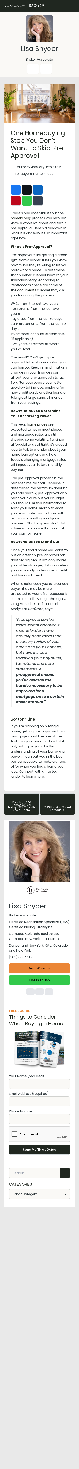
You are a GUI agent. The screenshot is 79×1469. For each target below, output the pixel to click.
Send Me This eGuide (39, 1149)
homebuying (21, 218)
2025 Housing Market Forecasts (57, 809)
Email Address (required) (28, 1093)
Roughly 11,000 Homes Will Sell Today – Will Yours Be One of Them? (22, 806)
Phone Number (21, 1111)
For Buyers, (23, 173)
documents (26, 290)
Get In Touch (39, 980)
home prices (37, 424)
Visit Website (39, 968)
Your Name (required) (26, 1076)
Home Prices (43, 173)
